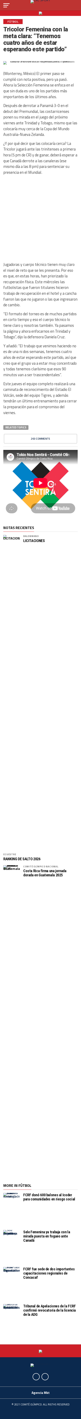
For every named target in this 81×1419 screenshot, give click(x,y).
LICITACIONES (34, 541)
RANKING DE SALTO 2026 (21, 859)
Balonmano (31, 536)
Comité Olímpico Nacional (40, 866)
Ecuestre (9, 854)
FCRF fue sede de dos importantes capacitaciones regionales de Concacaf (49, 1273)
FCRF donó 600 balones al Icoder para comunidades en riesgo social (49, 1197)
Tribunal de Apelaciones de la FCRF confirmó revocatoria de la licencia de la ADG (49, 1310)
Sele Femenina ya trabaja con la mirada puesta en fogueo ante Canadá (46, 1236)
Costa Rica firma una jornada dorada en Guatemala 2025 (44, 873)
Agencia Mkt (41, 1392)
